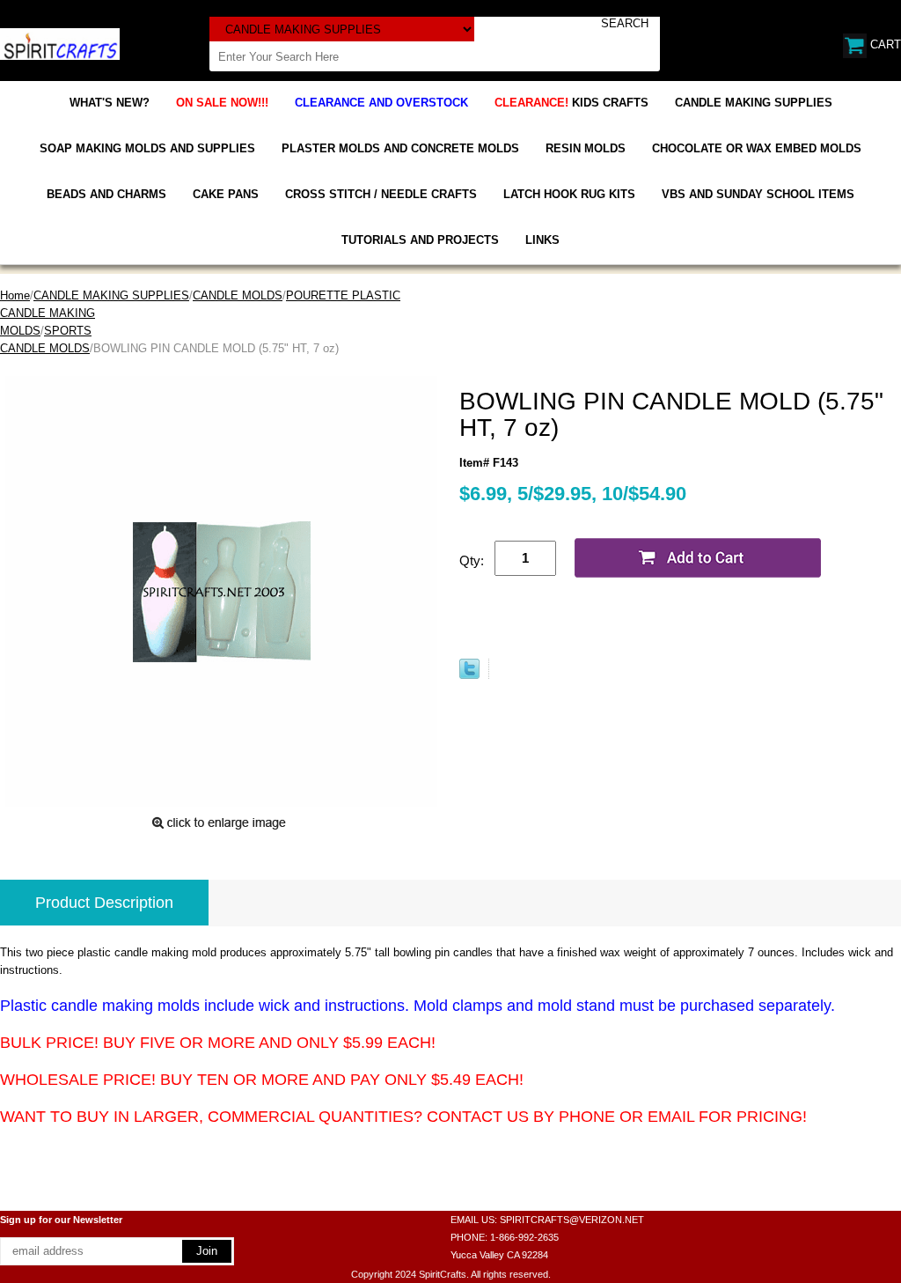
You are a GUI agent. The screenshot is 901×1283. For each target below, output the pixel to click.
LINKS (542, 240)
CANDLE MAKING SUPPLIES (753, 102)
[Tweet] (469, 675)
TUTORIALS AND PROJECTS (420, 240)
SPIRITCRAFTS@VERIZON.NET (572, 1219)
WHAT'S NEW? (110, 102)
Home (15, 295)
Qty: (471, 560)
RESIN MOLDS (586, 148)
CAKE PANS (226, 194)
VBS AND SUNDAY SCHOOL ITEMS (758, 194)
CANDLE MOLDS (237, 295)
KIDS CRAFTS (571, 102)
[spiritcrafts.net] (60, 42)
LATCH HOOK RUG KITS (569, 194)
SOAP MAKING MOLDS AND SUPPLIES (147, 148)
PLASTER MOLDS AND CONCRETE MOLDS (400, 148)
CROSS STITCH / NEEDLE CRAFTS (381, 194)
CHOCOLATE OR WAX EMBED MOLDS (756, 148)
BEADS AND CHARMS (106, 194)
